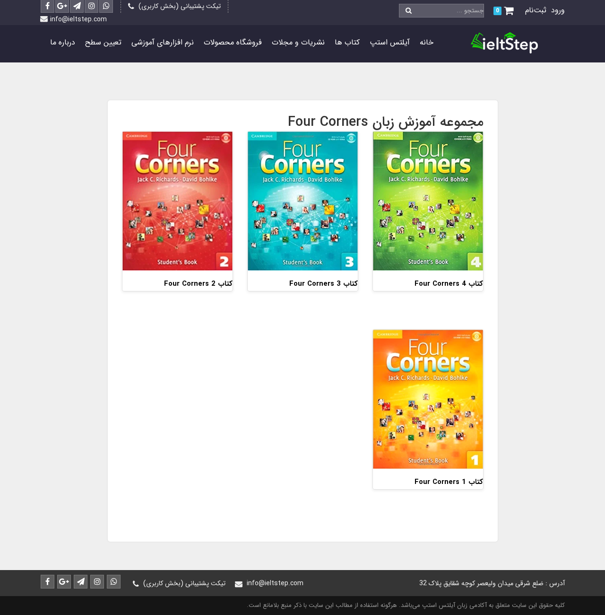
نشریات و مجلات (298, 42)
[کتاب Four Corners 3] (303, 200)
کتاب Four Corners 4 (449, 284)
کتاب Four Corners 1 (449, 482)
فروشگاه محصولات (233, 42)
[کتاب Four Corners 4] (428, 200)
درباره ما (62, 42)
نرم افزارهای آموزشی (162, 42)
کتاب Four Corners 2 (198, 284)
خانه (426, 42)
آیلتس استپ (390, 42)
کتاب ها (347, 42)
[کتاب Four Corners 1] (428, 399)
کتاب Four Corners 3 (323, 284)
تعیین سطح (103, 42)
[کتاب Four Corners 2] (177, 200)
